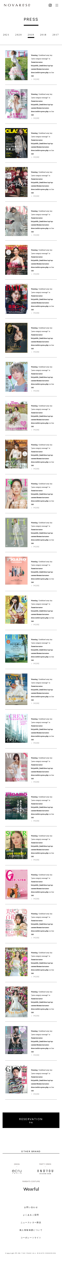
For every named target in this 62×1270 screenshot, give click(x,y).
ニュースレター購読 (31, 1222)
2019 (31, 34)
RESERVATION (31, 1120)
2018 (43, 34)
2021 (6, 34)
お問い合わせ (31, 1207)
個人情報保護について (31, 1230)
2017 (56, 34)
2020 (18, 34)
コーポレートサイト (31, 1238)
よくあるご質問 (31, 1215)
